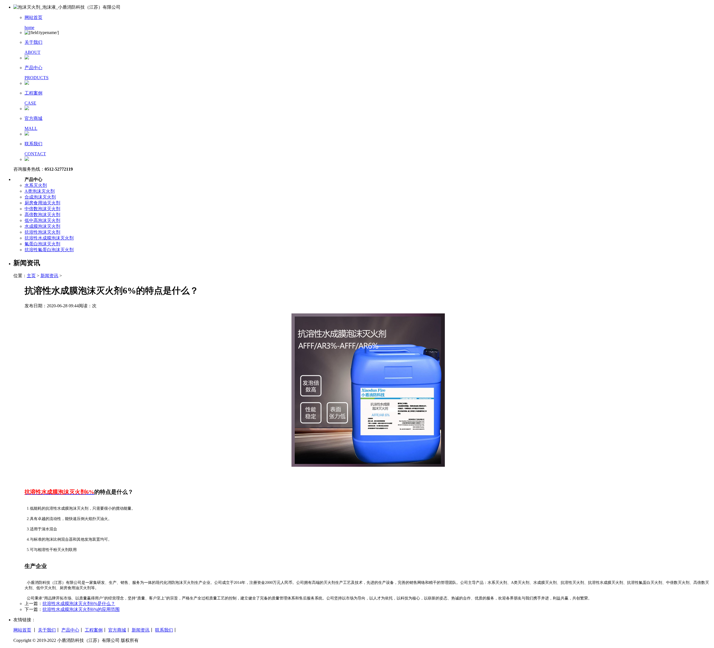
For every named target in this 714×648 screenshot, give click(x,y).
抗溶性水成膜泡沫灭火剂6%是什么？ (78, 603)
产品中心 (70, 630)
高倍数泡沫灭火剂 (42, 214)
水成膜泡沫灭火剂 (42, 226)
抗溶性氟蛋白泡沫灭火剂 (49, 249)
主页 (31, 275)
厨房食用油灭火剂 (42, 202)
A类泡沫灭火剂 (40, 191)
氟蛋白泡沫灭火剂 (42, 243)
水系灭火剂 (36, 185)
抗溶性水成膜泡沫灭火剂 (49, 238)
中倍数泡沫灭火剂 (42, 208)
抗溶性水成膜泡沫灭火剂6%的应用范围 (81, 609)
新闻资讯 (49, 275)
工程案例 (94, 630)
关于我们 (47, 630)
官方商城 (117, 630)
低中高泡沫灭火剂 (42, 220)
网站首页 (22, 630)
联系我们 (164, 630)
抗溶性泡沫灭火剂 (42, 232)
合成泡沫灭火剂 (40, 197)
